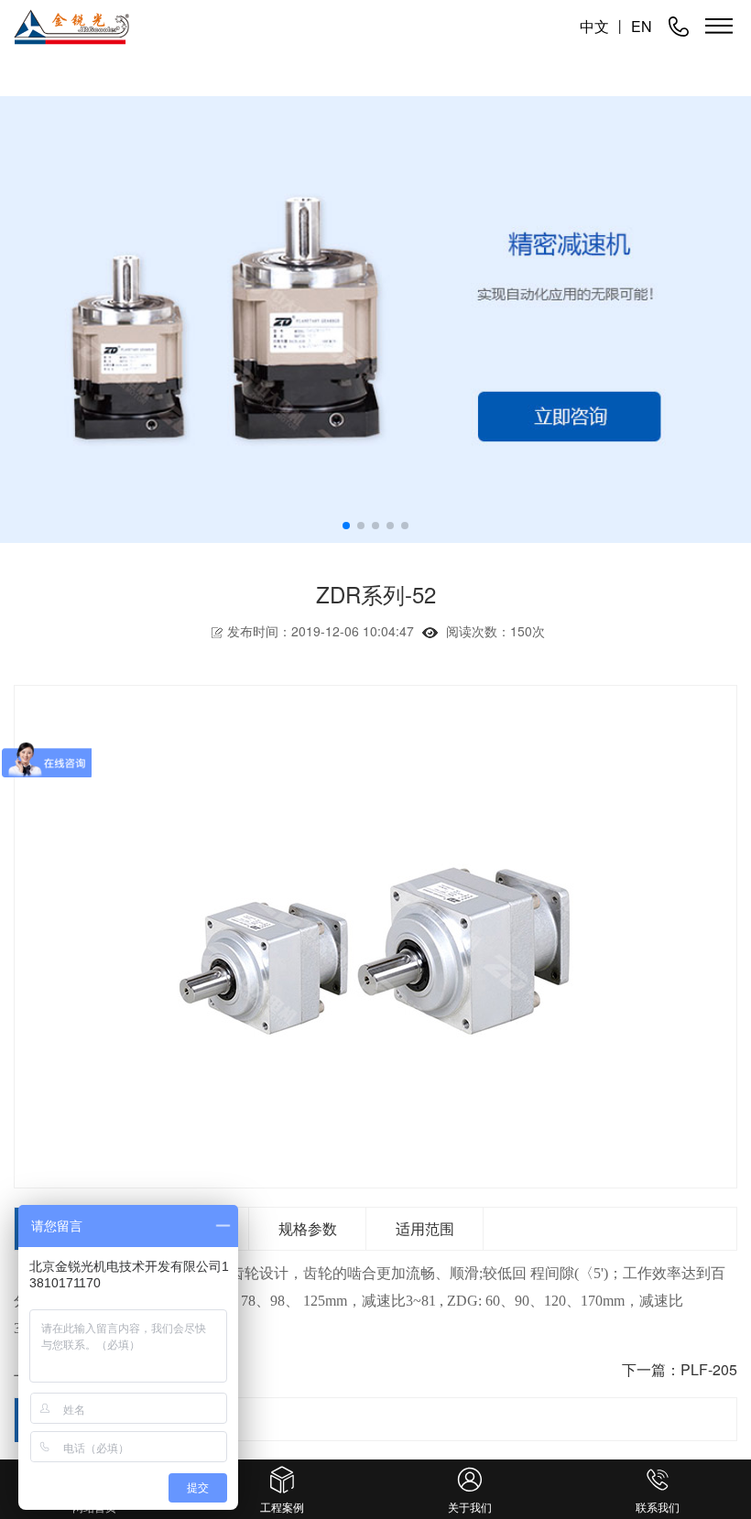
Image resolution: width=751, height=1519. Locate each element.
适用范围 (425, 1228)
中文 (594, 26)
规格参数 (307, 1228)
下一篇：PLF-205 (679, 1369)
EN (641, 26)
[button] (346, 525)
